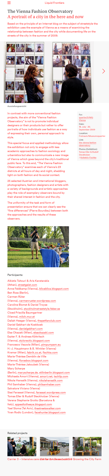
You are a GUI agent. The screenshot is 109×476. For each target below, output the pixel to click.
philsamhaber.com (49, 384)
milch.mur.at (27, 316)
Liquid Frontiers (54, 2)
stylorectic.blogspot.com (34, 340)
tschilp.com (61, 376)
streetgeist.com (27, 284)
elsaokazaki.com (43, 332)
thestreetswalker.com (47, 408)
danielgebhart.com (31, 328)
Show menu (9, 2)
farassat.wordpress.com (51, 392)
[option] (54, 72)
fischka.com (50, 352)
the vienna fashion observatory (87, 144)
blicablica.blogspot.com (54, 288)
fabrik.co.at (34, 352)
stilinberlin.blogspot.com (54, 372)
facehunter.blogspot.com (50, 412)
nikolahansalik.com (51, 380)
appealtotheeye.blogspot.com (33, 404)
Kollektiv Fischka (88, 157)
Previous (5, 71)
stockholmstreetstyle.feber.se (42, 308)
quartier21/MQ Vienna (86, 119)
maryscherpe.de (28, 372)
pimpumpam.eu (51, 344)
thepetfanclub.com (49, 320)
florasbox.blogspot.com (33, 360)
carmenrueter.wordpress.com (37, 300)
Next (103, 71)
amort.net (46, 376)
